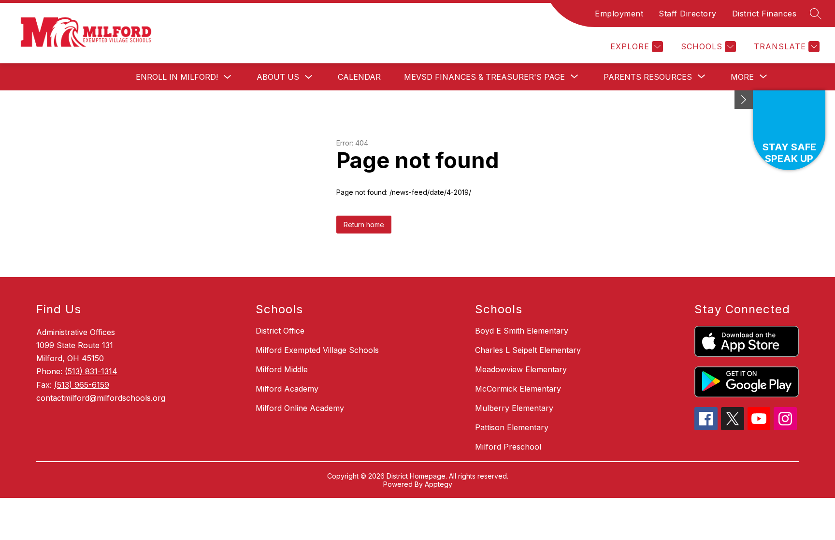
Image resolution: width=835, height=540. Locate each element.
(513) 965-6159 (81, 385)
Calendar (359, 77)
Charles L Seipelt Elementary (528, 350)
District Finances (764, 13)
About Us (278, 77)
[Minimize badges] (743, 99)
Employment (619, 13)
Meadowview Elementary (521, 369)
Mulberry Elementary (514, 408)
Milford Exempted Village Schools (317, 350)
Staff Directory (688, 13)
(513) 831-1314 (91, 371)
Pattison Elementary (511, 427)
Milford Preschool (508, 447)
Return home (364, 224)
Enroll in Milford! (177, 77)
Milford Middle (282, 369)
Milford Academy (287, 389)
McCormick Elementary (518, 389)
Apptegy (438, 484)
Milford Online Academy (300, 408)
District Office (280, 331)
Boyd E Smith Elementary (521, 331)
